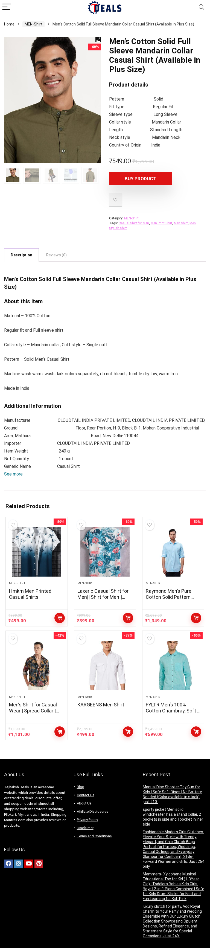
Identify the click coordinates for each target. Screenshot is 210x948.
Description (21, 255)
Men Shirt (181, 223)
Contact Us (85, 795)
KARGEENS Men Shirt (100, 705)
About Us (84, 803)
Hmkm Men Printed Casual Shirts (30, 594)
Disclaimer (85, 828)
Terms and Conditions (94, 836)
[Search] (201, 7)
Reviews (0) (56, 255)
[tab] (21, 255)
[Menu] (6, 7)
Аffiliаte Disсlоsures (92, 811)
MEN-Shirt (33, 24)
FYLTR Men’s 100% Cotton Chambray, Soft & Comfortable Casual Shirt (173, 714)
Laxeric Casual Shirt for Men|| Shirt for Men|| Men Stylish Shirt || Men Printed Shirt (103, 600)
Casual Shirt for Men (134, 223)
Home (9, 24)
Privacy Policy (87, 820)
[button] (13, 474)
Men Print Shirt (161, 223)
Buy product (140, 178)
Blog (80, 787)
